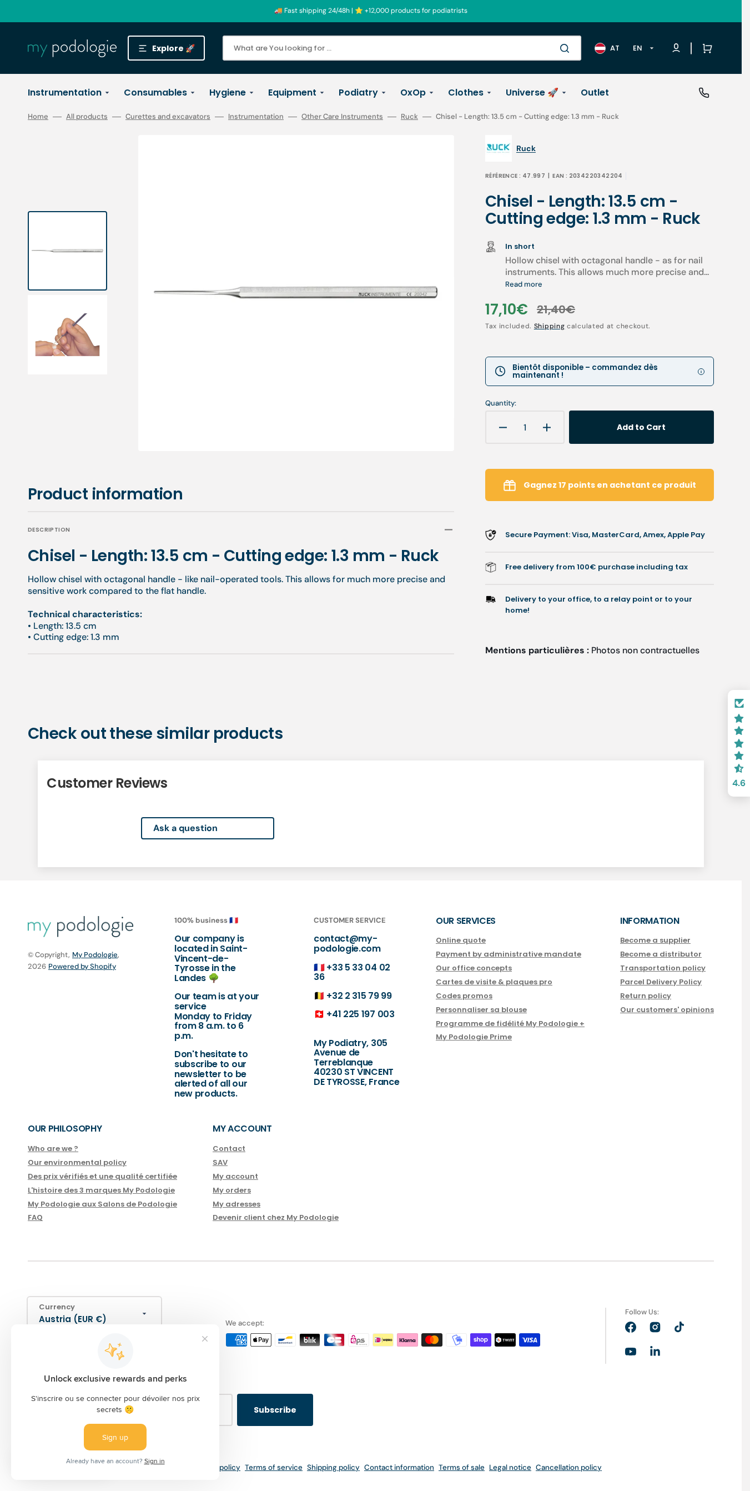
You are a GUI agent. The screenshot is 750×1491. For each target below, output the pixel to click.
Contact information (399, 1467)
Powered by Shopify (82, 966)
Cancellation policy (569, 1467)
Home (38, 116)
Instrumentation (256, 116)
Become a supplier (655, 940)
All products (87, 116)
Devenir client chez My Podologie (276, 1217)
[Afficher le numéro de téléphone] (704, 93)
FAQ (35, 1217)
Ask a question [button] (185, 828)
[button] (705, 48)
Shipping (549, 326)
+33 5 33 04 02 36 (352, 972)
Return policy (645, 995)
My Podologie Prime (474, 1037)
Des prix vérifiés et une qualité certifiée (102, 1176)
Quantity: (500, 403)
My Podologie (95, 954)
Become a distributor (661, 954)
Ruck (409, 116)
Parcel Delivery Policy (661, 982)
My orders (232, 1190)
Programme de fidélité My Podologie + (510, 1023)
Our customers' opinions (667, 1009)
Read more (523, 284)
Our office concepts (474, 968)
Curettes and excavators (167, 116)
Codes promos (464, 995)
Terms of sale (462, 1467)
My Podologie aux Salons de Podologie (102, 1204)
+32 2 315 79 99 (358, 995)
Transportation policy (663, 968)
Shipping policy (333, 1467)
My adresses (236, 1204)
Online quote (461, 940)
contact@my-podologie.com (347, 943)
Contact (229, 1149)
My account (235, 1176)
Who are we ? (53, 1149)
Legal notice (510, 1467)
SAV (220, 1162)
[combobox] (402, 48)
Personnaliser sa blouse (481, 1009)
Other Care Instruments (342, 116)
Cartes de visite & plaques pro (494, 982)
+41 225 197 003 (360, 1014)
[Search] (566, 48)
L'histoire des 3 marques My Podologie (101, 1190)
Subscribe (275, 1409)
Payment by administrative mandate (508, 954)
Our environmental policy (77, 1162)
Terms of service (274, 1467)
